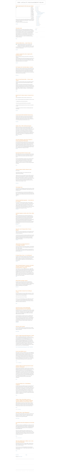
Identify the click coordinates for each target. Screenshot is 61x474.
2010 (37, 10)
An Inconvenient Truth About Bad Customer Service (24, 114)
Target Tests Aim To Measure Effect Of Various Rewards (23, 229)
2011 (37, 9)
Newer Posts (17, 454)
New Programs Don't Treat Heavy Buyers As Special (24, 67)
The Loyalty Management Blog (30, 2)
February (38, 24)
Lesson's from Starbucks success (21, 351)
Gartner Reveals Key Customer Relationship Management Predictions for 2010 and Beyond (23, 308)
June (37, 19)
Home (26, 454)
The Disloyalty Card (19, 187)
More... (16, 38)
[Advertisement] (32, 461)
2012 (37, 8)
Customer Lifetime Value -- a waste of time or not (24, 42)
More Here (17, 121)
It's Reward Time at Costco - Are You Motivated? (24, 255)
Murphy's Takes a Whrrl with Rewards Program (23, 125)
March (38, 23)
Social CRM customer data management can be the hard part (25, 423)
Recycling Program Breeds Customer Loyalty (23, 152)
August (38, 17)
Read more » (17, 75)
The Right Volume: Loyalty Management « (23, 412)
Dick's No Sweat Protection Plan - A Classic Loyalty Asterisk (24, 80)
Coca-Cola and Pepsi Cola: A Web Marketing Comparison (23, 384)
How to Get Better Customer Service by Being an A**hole (24, 291)
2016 (37, 7)
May (37, 20)
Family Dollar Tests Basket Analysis (22, 280)
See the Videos (17, 418)
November (38, 11)
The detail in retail (19, 28)
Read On (17, 49)
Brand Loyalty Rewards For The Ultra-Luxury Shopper (25, 5)
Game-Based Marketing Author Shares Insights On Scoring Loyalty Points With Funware (24, 140)
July (37, 18)
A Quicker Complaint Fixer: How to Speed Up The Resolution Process (24, 54)
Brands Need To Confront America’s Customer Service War (25, 96)
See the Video (17, 331)
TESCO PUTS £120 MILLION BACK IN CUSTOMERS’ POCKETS (22, 244)
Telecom (19, 409)
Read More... (17, 322)
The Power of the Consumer (20, 326)
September (38, 16)
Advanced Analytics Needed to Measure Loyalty (23, 169)
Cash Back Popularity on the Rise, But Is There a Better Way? (25, 214)
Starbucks (19, 362)
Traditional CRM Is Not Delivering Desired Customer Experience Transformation (24, 366)
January (38, 25)
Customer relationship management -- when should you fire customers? (25, 201)
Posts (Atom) (20, 456)
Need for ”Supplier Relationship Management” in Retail (25, 335)
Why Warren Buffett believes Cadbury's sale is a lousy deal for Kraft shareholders (24, 441)
